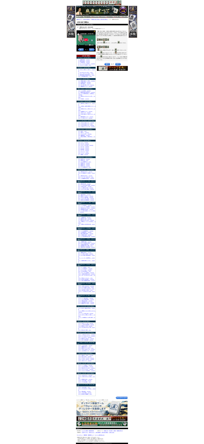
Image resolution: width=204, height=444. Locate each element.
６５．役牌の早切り (84, 194)
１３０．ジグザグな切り (85, 345)
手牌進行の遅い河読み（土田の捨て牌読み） (99, 19)
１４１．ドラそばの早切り (86, 366)
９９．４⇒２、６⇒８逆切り (86, 272)
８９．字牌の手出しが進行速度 (86, 247)
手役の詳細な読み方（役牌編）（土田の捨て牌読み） (86, 250)
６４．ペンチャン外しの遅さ (86, 189)
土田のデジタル (85, 432)
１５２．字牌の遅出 (84, 391)
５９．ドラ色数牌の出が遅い (86, 178)
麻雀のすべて (79, 19)
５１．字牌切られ (84, 163)
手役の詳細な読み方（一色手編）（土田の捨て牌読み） (86, 239)
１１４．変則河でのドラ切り (86, 303)
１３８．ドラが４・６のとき (86, 359)
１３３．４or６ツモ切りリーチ (86, 349)
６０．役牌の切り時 (84, 183)
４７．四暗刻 (83, 154)
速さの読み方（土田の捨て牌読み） (84, 57)
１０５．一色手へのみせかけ (86, 286)
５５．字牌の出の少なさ (85, 171)
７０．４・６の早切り (85, 205)
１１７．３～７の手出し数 (86, 313)
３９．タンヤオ (83, 143)
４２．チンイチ (83, 147)
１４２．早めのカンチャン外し (86, 368)
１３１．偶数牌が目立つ (84, 346)
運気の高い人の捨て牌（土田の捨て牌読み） (86, 363)
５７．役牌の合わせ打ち (85, 175)
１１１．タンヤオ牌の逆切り (86, 299)
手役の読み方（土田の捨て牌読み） (84, 140)
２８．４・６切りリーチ (85, 118)
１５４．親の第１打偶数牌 (85, 394)
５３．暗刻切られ (84, 165)
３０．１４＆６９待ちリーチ (85, 124)
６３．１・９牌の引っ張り (86, 187)
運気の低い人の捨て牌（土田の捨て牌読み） (86, 373)
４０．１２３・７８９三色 (86, 145)
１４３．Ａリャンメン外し (86, 369)
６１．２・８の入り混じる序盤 (86, 185)
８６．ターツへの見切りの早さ (86, 243)
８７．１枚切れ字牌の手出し (86, 244)
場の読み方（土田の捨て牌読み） (84, 321)
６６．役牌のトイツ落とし (86, 196)
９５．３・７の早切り (84, 267)
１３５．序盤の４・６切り (86, 355)
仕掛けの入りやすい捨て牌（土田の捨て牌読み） (86, 385)
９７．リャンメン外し (85, 270)
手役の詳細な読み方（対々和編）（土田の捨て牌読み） (86, 296)
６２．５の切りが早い (85, 186)
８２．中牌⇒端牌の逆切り (86, 233)
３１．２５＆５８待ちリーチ (86, 125)
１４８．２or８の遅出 (85, 380)
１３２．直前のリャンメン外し (86, 348)
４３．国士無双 (83, 149)
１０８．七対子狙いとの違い (85, 290)
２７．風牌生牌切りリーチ (86, 116)
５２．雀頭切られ (84, 164)
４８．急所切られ (84, 159)
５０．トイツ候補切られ (84, 161)
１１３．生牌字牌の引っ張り (86, 302)
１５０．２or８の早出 (84, 387)
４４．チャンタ (83, 150)
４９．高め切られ (83, 160)
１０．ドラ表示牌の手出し (85, 76)
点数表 (114, 430)
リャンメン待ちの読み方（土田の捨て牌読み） (86, 120)
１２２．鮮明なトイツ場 (85, 326)
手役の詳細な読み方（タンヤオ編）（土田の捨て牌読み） (86, 192)
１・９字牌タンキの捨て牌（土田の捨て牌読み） (86, 343)
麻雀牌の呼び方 (120, 430)
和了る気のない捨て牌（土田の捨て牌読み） (86, 332)
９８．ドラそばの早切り (84, 271)
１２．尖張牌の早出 (84, 82)
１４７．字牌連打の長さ (85, 379)
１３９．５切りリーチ (85, 360)
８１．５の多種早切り (85, 232)
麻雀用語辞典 (91, 430)
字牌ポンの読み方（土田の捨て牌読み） (85, 88)
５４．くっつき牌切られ (84, 167)
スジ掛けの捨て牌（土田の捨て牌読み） (85, 353)
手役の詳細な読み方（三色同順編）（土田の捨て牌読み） (86, 228)
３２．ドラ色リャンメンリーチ (86, 126)
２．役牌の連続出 (84, 61)
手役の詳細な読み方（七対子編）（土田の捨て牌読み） (86, 265)
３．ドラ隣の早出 (84, 62)
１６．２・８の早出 (84, 90)
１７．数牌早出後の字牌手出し (86, 92)
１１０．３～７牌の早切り (86, 298)
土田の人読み (111, 432)
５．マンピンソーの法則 (84, 65)
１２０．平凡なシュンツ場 (86, 323)
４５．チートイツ (83, 151)
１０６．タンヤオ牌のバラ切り (86, 287)
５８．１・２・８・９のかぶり (86, 177)
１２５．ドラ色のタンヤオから (86, 334)
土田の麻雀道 (98, 432)
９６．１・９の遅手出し (85, 268)
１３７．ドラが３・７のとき (86, 358)
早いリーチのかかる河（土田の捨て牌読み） (86, 306)
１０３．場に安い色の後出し (86, 279)
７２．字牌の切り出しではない (86, 208)
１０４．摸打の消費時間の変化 (86, 280)
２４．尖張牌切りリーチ (85, 111)
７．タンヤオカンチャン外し (85, 72)
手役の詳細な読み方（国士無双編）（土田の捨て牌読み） (86, 284)
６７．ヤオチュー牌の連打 (86, 197)
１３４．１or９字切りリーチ (86, 350)
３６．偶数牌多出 (84, 135)
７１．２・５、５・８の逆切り (86, 206)
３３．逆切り (82, 131)
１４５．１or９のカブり (85, 375)
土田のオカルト (92, 432)
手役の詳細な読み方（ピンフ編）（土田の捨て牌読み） (86, 181)
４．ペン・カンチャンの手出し (86, 63)
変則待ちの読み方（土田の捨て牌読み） (85, 129)
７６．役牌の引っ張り (85, 218)
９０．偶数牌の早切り (85, 252)
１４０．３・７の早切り (85, 365)
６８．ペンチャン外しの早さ (86, 198)
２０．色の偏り (83, 98)
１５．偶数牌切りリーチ (85, 86)
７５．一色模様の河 (84, 217)
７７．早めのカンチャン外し (86, 220)
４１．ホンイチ (83, 146)
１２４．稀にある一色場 (84, 330)
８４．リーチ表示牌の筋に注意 (86, 236)
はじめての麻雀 (85, 430)
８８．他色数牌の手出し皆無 (85, 245)
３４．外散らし (83, 132)
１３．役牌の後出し (84, 83)
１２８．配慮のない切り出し (86, 338)
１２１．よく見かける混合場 (86, 324)
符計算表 (111, 430)
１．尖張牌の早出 (84, 59)
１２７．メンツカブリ (85, 337)
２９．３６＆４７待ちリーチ (86, 122)
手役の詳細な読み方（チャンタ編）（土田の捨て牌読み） (86, 203)
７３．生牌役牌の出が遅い (86, 209)
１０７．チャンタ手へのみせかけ (86, 288)
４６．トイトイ (83, 153)
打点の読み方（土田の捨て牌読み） (84, 67)
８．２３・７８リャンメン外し (86, 73)
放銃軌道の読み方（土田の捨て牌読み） (85, 157)
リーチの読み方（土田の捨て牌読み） (85, 101)
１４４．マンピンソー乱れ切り (86, 370)
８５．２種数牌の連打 (85, 241)
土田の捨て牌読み (86, 19)
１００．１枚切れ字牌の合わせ (86, 274)
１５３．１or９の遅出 (85, 392)
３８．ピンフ (83, 142)
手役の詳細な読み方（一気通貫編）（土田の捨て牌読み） (86, 215)
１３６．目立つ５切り (85, 356)
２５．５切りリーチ (84, 112)
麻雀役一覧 (106, 430)
